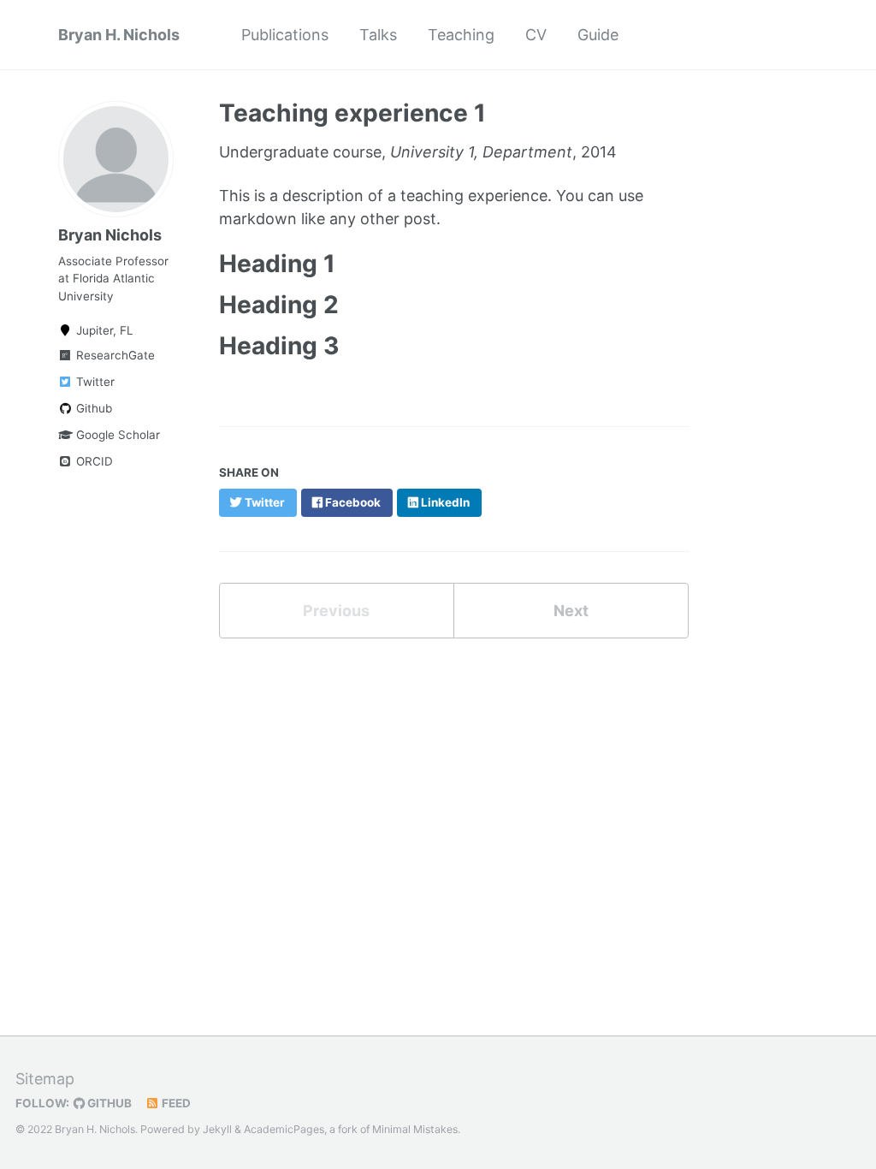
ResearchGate (114, 355)
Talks (378, 35)
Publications (284, 35)
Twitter (94, 382)
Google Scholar (116, 435)
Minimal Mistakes (415, 1129)
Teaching (461, 35)
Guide (598, 35)
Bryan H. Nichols (119, 35)
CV (536, 35)
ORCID (93, 461)
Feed (175, 1103)
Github (92, 408)
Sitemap (44, 1079)
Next (571, 611)
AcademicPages (284, 1129)
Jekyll (217, 1129)
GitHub (108, 1103)
